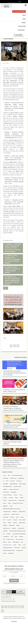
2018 (12, 536)
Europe (4, 475)
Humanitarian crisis (7, 544)
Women (9, 503)
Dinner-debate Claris (7, 486)
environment (5, 517)
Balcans (5, 542)
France (16, 536)
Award (7, 481)
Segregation (11, 553)
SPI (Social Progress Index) (9, 550)
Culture (21, 494)
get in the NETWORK (19, 11)
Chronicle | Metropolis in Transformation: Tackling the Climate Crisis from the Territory (13, 408)
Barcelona (12, 481)
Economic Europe (17, 486)
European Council (10, 539)
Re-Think (5, 500)
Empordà (9, 519)
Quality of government (8, 547)
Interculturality (21, 500)
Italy (4, 539)
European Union (13, 478)
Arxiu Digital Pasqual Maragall (18, 533)
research (21, 497)
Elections (16, 494)
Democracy (18, 481)
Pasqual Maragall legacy (17, 475)
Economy (5, 497)
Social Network (16, 542)
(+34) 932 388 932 (6, 599)
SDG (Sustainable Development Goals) (17, 531)
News (24, 19)
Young (10, 506)
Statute (14, 544)
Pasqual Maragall (13, 483)
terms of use (21, 583)
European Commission (14, 489)
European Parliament (7, 494)
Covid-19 (9, 522)
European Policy (22, 511)
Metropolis (14, 511)
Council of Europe (19, 539)
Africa (9, 542)
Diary (24, 15)
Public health (17, 547)
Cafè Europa (5, 478)
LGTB (22, 542)
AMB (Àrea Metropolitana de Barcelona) (11, 508)
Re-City (16, 497)
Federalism (14, 528)
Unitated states (22, 522)
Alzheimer (24, 547)
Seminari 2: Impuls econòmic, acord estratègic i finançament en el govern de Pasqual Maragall (12, 259)
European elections (15, 514)
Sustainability (13, 492)
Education (11, 497)
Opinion (24, 22)
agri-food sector (6, 528)
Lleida (24, 544)
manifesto (5, 531)
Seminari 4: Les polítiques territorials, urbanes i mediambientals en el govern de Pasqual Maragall (12, 280)
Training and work (7, 511)
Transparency (6, 536)
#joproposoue (21, 478)
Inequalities (5, 483)
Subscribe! (14, 580)
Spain (17, 517)
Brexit (4, 519)
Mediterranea (12, 525)
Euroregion (15, 519)
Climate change (22, 483)
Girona (4, 522)
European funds (19, 550)
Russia (4, 503)
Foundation (21, 30)
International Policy (12, 500)
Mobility (18, 525)
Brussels (15, 522)
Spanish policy (21, 528)
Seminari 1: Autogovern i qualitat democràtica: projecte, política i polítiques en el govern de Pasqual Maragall (13, 248)
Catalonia (5, 489)
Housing (5, 553)
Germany (21, 536)
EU (3, 481)
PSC (4, 533)
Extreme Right (22, 519)
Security (22, 517)
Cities (9, 475)
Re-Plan (19, 544)
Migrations (5, 506)
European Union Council (18, 503)
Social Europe (6, 492)
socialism (8, 533)
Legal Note (14, 621)
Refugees (5, 525)
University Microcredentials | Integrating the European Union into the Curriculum (14, 373)
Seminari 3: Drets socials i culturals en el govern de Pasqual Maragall (12, 269)
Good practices (6, 514)
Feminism (12, 517)
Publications (22, 26)
